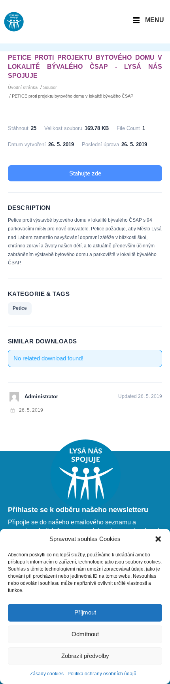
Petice (20, 308)
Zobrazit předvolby (85, 655)
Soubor (50, 87)
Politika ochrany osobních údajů (102, 673)
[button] (158, 539)
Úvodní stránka (23, 87)
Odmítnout (85, 634)
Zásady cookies (47, 673)
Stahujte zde (85, 173)
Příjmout (85, 612)
